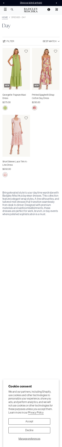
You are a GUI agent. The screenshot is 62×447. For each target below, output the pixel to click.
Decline (29, 430)
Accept (29, 421)
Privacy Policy (36, 412)
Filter (10, 41)
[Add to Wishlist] (26, 51)
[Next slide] (57, 3)
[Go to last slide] (4, 3)
